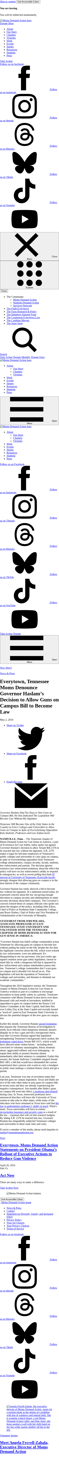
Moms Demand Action (25, 299)
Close (4, 291)
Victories (11, 37)
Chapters (11, 34)
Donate (17, 633)
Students (11, 52)
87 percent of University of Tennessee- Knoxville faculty (27, 876)
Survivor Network (22, 305)
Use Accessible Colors (28, 1)
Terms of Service (15, 1228)
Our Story (12, 32)
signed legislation (48, 1023)
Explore (29, 287)
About (10, 29)
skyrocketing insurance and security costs (21, 1112)
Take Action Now (9, 1187)
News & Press (7, 673)
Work (9, 40)
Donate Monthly (21, 357)
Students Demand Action (26, 302)
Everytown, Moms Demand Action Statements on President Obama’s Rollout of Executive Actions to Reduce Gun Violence (29, 1151)
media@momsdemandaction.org (16, 1132)
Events (10, 43)
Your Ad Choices (15, 1222)
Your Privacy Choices (18, 1225)
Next (2, 1138)
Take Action (6, 61)
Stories (10, 46)
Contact (11, 1211)
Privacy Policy (14, 1219)
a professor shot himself (45, 1091)
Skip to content (8, 1)
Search (3, 354)
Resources (12, 49)
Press (9, 55)
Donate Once (38, 357)
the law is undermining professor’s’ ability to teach (29, 1105)
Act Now (7, 1175)
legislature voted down (11, 1041)
